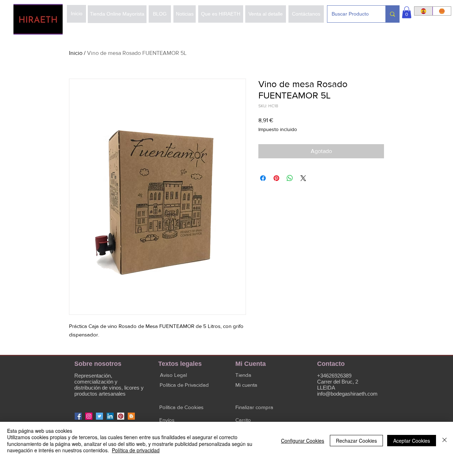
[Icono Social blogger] (131, 416)
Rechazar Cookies (356, 440)
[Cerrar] (444, 440)
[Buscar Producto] (392, 14)
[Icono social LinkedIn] (110, 416)
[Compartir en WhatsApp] (290, 178)
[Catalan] (441, 11)
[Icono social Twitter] (99, 416)
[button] (407, 12)
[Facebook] (78, 416)
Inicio (75, 53)
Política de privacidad (136, 450)
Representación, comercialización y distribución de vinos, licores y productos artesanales (109, 385)
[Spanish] (423, 11)
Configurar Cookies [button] (302, 440)
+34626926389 (334, 376)
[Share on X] (303, 178)
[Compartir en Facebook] (263, 178)
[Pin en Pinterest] (276, 178)
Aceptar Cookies (411, 440)
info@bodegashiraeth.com (347, 394)
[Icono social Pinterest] (120, 416)
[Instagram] (88, 416)
